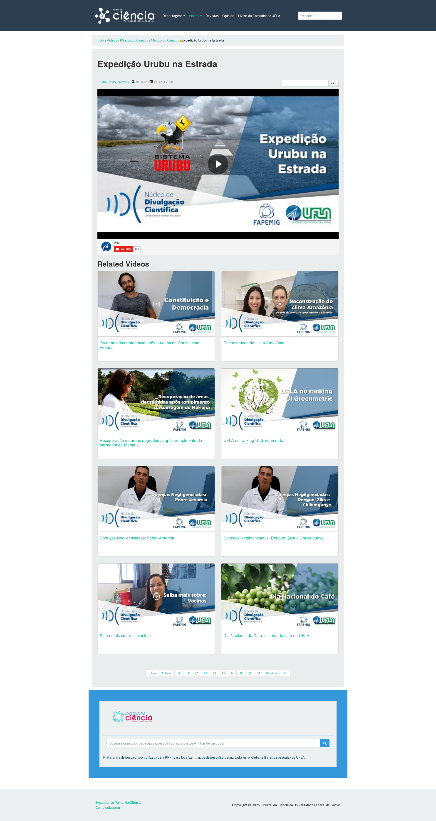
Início (152, 673)
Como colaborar (107, 807)
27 (258, 673)
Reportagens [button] (172, 16)
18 (179, 673)
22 (214, 673)
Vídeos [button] (194, 16)
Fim (284, 673)
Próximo (271, 673)
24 (232, 673)
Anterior (166, 673)
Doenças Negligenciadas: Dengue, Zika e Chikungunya (273, 538)
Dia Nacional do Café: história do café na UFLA (266, 635)
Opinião (228, 16)
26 (249, 673)
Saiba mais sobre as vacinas (126, 635)
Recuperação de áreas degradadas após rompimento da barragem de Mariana (151, 442)
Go (333, 83)
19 (187, 673)
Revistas (212, 16)
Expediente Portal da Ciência (118, 802)
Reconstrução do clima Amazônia (253, 343)
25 (241, 673)
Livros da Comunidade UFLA (259, 16)
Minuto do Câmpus (115, 82)
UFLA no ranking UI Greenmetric (253, 440)
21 (205, 673)
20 (196, 673)
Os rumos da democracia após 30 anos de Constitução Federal (149, 345)
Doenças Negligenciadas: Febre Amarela (137, 538)
